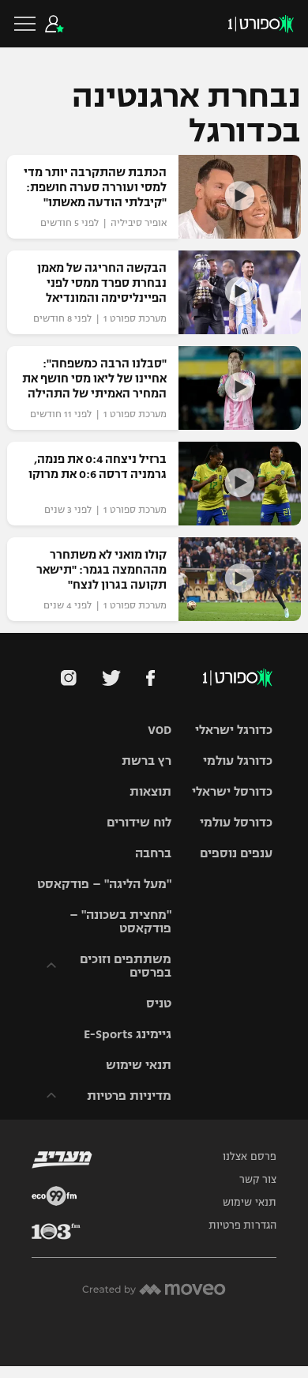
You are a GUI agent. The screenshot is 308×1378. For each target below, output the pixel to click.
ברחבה (153, 853)
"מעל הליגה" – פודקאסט (104, 883)
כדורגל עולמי (237, 760)
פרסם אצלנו (249, 1156)
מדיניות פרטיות (129, 1095)
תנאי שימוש (138, 1064)
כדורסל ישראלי (232, 791)
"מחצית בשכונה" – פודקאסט (120, 921)
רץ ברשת (146, 760)
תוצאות (150, 791)
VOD (159, 729)
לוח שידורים (139, 822)
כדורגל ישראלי (233, 729)
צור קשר (257, 1179)
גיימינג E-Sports (127, 1034)
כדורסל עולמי (236, 822)
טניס (158, 1003)
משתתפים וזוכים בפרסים (125, 965)
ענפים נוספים (236, 853)
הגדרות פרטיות (242, 1225)
